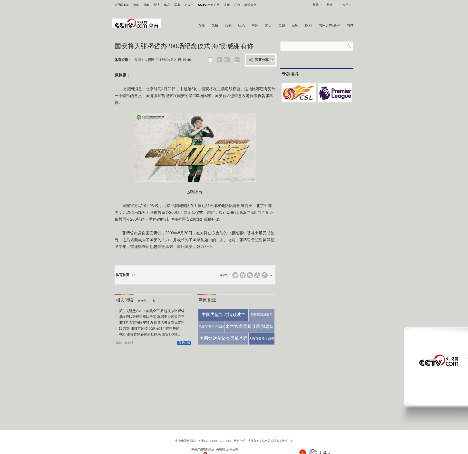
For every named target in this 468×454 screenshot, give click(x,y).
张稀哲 (142, 301)
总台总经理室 (270, 441)
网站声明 (239, 441)
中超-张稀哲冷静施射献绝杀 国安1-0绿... (149, 334)
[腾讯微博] (265, 275)
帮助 (329, 5)
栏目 (237, 5)
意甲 (295, 25)
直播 (227, 5)
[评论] (237, 60)
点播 (228, 25)
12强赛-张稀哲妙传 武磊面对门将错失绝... (150, 328)
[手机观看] (210, 59)
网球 (350, 25)
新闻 (136, 5)
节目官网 (214, 5)
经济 (157, 5)
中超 (255, 25)
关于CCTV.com (207, 441)
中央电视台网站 (185, 441)
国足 (268, 25)
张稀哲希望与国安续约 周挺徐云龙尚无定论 (152, 323)
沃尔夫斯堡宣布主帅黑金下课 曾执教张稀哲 (152, 311)
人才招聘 (225, 441)
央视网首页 (121, 5)
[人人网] (257, 275)
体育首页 (122, 275)
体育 (167, 5)
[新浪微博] (235, 275)
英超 (281, 25)
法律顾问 (253, 441)
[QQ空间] (243, 275)
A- (219, 60)
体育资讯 (121, 60)
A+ (227, 60)
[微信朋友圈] (250, 275)
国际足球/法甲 (329, 25)
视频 (146, 5)
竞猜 (214, 25)
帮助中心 (287, 441)
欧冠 (308, 25)
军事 (177, 5)
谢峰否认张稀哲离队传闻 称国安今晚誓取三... (153, 317)
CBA (241, 25)
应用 (346, 5)
